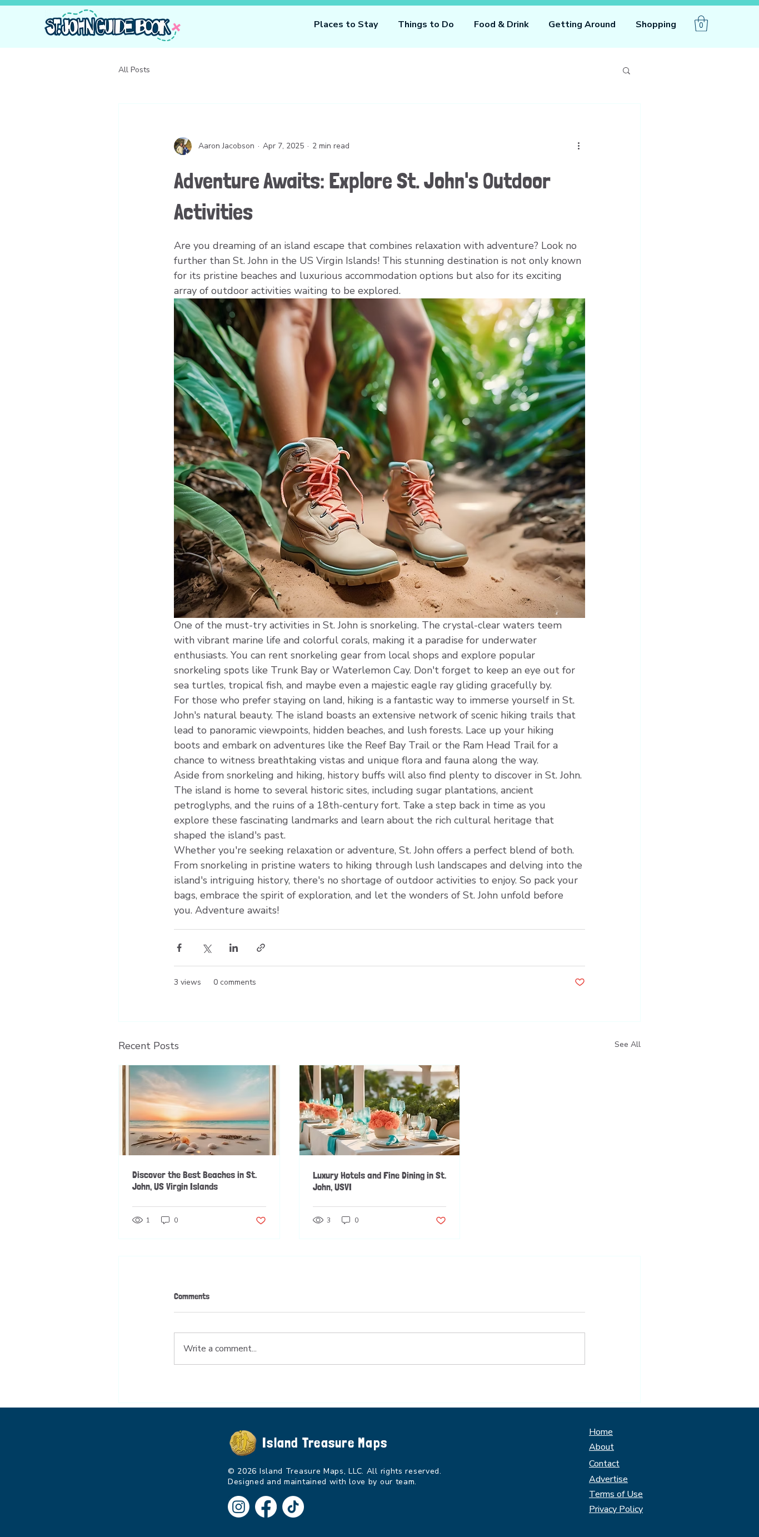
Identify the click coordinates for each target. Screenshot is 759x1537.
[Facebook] (266, 1507)
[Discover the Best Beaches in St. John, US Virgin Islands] (199, 1110)
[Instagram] (238, 1507)
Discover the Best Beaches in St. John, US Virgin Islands (194, 1180)
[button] (426, 24)
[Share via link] (261, 947)
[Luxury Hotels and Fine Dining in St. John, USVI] (379, 1110)
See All (628, 1044)
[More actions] (578, 146)
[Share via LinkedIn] (233, 947)
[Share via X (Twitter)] (206, 947)
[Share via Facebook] (179, 947)
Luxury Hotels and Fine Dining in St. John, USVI (379, 1180)
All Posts (134, 69)
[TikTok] (293, 1507)
